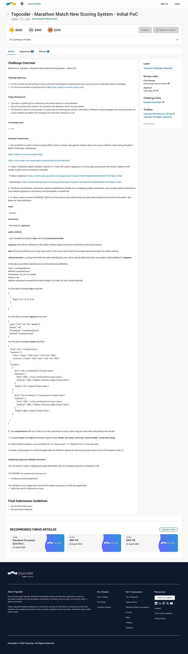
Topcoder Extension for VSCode (158, 113)
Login (177, 3)
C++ (22, 19)
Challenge (15, 19)
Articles (129, 622)
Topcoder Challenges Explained (157, 68)
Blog (128, 617)
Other (27, 19)
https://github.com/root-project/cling (68, 87)
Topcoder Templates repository (157, 116)
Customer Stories (104, 607)
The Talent (101, 602)
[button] (22, 3)
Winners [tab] (44, 51)
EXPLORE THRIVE (168, 529)
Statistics (129, 627)
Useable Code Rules (152, 102)
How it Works (102, 597)
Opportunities (34, 3)
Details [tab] (11, 51)
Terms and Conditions (163, 613)
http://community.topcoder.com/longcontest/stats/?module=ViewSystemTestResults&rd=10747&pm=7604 (71, 182)
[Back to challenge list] (8, 14)
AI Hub (128, 612)
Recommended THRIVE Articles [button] (44, 19)
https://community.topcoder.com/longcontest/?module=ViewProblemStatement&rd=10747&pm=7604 (75, 175)
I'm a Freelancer (132, 597)
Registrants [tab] (26, 51)
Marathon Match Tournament (137, 607)
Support (158, 608)
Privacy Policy (160, 618)
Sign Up (164, 3)
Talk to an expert (165, 597)
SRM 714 (74, 540)
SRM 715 (130, 540)
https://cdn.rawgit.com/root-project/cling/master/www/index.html (39, 160)
